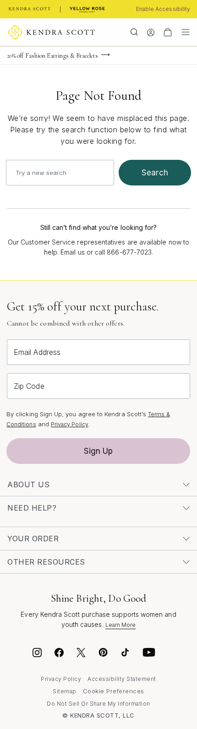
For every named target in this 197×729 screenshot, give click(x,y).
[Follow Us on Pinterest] (103, 654)
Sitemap (65, 691)
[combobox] (60, 172)
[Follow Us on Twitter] (82, 654)
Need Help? (31, 507)
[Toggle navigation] (183, 32)
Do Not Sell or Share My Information (98, 703)
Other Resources (46, 561)
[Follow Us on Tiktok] (125, 654)
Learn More (120, 624)
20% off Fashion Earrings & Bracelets (52, 56)
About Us (28, 484)
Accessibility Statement (122, 678)
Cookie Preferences (113, 691)
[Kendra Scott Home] (29, 9)
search (155, 172)
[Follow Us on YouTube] (148, 654)
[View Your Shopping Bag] (167, 32)
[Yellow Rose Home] (87, 9)
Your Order (33, 538)
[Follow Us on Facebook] (59, 654)
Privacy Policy (69, 424)
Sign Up (98, 451)
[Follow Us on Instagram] (37, 654)
